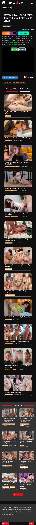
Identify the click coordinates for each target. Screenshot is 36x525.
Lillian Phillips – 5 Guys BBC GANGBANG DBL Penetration (26, 420)
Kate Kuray (13, 190)
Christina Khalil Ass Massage (13, 392)
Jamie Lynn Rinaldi (9, 294)
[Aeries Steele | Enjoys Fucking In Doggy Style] (18, 307)
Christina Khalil (9, 394)
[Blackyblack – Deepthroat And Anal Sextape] (18, 128)
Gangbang (22, 424)
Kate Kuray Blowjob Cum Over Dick (15, 188)
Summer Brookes (7, 465)
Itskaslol (8, 369)
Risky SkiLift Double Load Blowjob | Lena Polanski (25, 463)
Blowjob (7, 166)
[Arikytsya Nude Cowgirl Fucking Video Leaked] (9, 435)
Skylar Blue (23, 488)
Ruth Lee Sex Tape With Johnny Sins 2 (9, 483)
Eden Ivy (7, 216)
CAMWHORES (7, 26)
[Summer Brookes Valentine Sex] (9, 455)
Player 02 (22, 49)
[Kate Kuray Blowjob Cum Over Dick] (18, 179)
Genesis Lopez (8, 343)
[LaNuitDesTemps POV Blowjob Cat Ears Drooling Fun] (18, 153)
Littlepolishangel (11, 424)
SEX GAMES (23, 33)
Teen (14, 369)
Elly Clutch (7, 116)
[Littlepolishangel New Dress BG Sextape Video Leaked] (9, 412)
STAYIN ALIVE (7, 82)
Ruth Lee (12, 486)
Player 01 (14, 49)
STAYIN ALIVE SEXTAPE (25, 85)
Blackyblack (8, 140)
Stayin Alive (14, 42)
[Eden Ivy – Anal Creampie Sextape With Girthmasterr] (18, 203)
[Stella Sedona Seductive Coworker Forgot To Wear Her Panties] (18, 229)
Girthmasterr (14, 216)
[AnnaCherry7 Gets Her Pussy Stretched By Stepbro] (18, 255)
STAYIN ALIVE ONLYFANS (10, 85)
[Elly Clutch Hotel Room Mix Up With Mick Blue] (18, 102)
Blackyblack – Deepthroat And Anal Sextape (18, 138)
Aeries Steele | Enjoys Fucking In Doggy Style (18, 317)
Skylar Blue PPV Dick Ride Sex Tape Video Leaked (26, 484)
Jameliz (22, 445)
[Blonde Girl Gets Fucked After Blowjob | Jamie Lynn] (18, 281)
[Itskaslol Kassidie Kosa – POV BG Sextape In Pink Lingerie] (18, 356)
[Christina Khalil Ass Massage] (18, 383)
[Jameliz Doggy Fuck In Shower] (26, 435)
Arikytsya (5, 445)
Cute (4, 424)
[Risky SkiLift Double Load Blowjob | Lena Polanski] (26, 455)
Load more (17, 495)
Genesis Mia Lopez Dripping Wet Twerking (17, 341)
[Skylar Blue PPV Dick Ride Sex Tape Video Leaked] (26, 477)
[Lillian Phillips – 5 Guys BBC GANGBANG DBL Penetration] (26, 412)
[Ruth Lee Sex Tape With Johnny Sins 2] (9, 477)
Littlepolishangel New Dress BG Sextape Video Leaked (8, 420)
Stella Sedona (8, 242)
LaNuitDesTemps (15, 166)
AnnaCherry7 (8, 268)
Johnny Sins (6, 486)
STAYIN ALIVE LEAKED (19, 82)
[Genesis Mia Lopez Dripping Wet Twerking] (18, 332)
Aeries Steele (8, 319)
